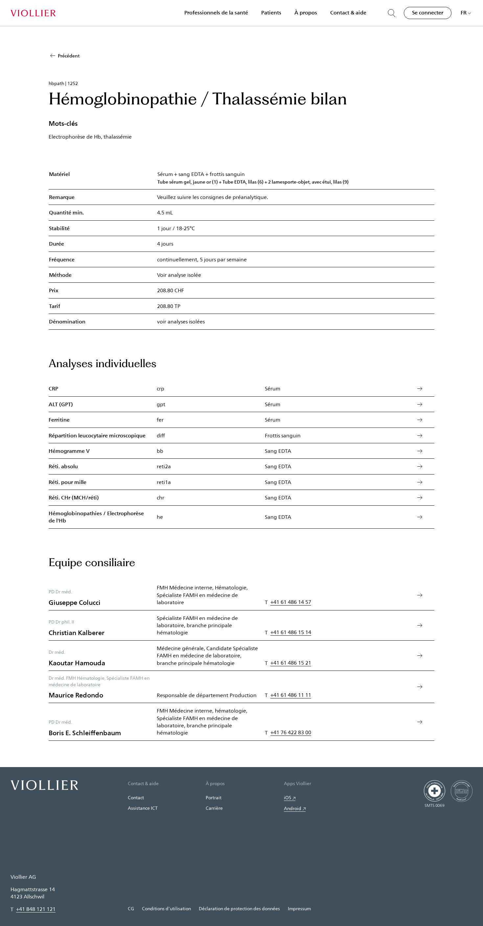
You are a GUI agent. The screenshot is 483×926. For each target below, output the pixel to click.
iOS (287, 797)
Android (292, 808)
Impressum (299, 908)
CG (131, 908)
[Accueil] (33, 13)
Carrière (214, 808)
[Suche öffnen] (392, 13)
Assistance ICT (143, 808)
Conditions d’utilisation (166, 908)
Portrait (213, 797)
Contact (136, 797)
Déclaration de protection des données (239, 908)
